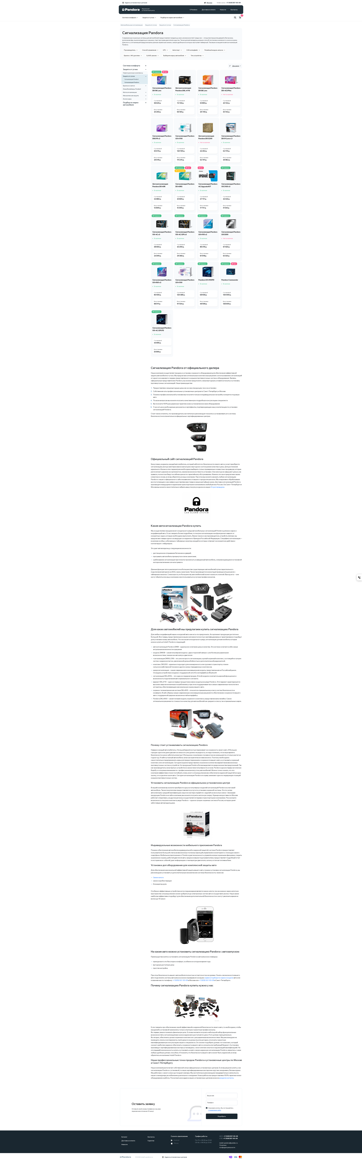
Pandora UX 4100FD (206, 280)
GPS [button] (164, 50)
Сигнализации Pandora (181, 25)
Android (176, 1140)
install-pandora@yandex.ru (228, 1143)
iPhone (175, 1143)
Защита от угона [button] (148, 17)
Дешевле (235, 66)
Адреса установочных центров (136, 2)
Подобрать (222, 1116)
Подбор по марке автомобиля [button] (171, 17)
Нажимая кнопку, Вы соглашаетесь (220, 1109)
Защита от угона (151, 25)
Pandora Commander (229, 280)
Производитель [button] (130, 50)
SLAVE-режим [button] (151, 55)
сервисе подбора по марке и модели (218, 978)
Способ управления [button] (149, 50)
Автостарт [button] (176, 50)
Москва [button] (209, 2)
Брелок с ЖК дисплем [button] (132, 55)
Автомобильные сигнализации (132, 25)
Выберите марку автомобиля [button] (173, 55)
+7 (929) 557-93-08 (233, 2)
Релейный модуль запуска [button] (213, 50)
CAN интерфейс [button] (192, 50)
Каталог (124, 1137)
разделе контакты (226, 1078)
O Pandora (193, 9)
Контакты (234, 9)
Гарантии (151, 1140)
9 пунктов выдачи (217, 487)
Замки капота (158, 877)
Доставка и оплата (208, 9)
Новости (223, 9)
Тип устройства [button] (196, 55)
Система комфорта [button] (129, 17)
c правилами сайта (214, 1110)
